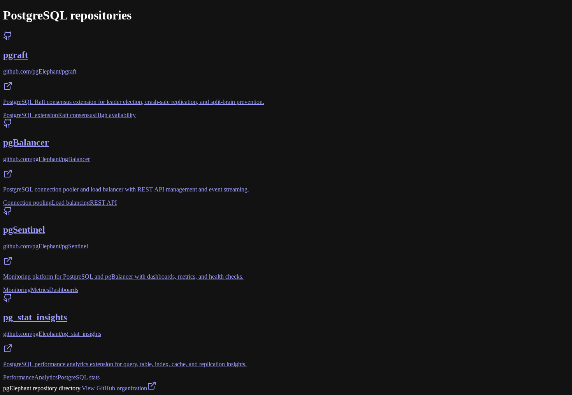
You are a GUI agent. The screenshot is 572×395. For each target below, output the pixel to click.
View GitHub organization (114, 388)
